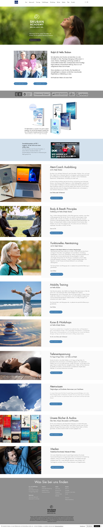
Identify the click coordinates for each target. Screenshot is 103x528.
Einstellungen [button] (82, 526)
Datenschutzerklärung (59, 526)
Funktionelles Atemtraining (47, 488)
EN (85, 2)
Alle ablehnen (89, 526)
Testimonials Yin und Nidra (34, 499)
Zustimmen (97, 526)
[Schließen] (101, 526)
